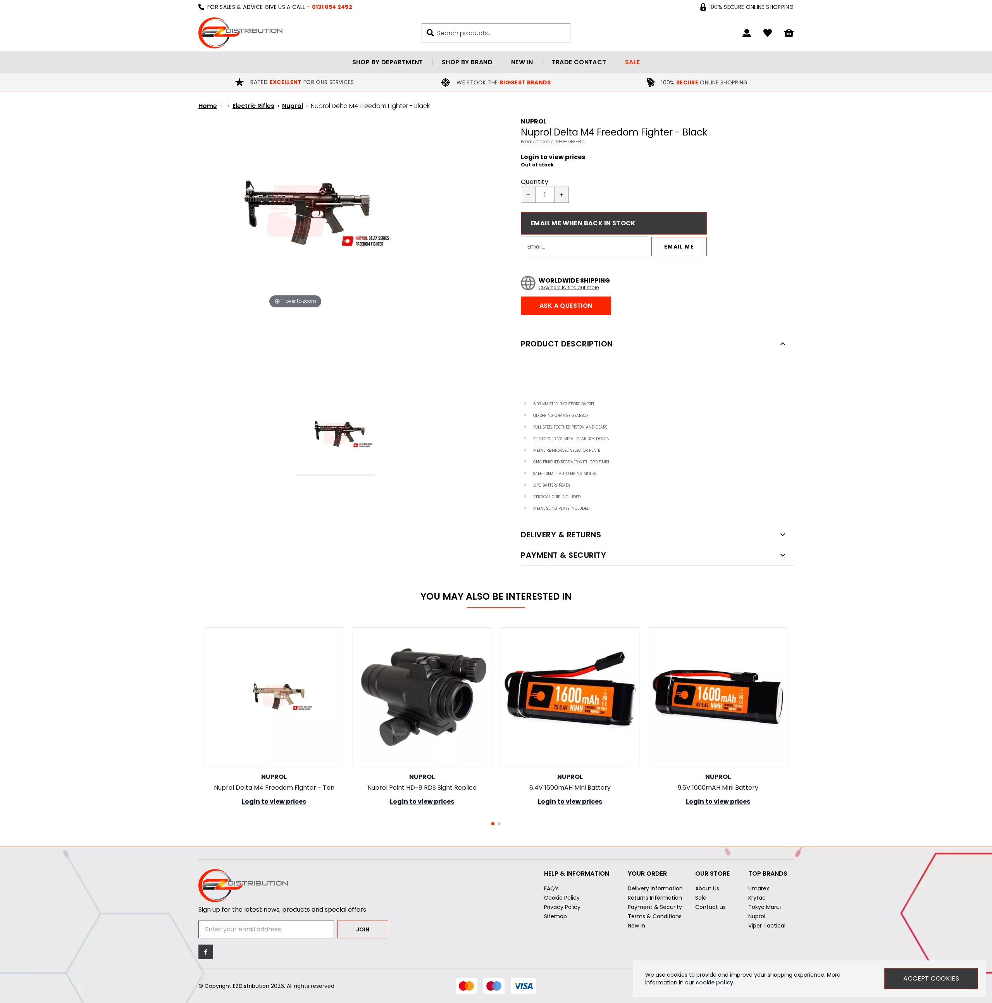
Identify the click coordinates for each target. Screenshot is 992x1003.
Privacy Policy (562, 907)
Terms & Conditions (655, 916)
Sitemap (555, 916)
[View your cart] (789, 33)
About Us (707, 888)
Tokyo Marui (764, 907)
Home (207, 105)
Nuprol (292, 105)
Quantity (534, 181)
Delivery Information (655, 888)
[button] (492, 823)
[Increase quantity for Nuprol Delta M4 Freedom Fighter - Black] (561, 195)
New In (636, 925)
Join (362, 929)
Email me (679, 246)
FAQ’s (551, 888)
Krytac (757, 898)
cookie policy (714, 982)
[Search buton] (430, 32)
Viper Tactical (766, 925)
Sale (632, 62)
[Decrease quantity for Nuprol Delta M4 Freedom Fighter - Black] (528, 195)
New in (522, 62)
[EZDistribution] (240, 32)
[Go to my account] (746, 33)
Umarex (758, 888)
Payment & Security (655, 907)
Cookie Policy (562, 898)
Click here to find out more (569, 287)
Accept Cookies (931, 978)
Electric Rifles (253, 105)
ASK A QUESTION (565, 305)
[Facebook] (206, 952)
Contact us (710, 907)
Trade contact (579, 62)
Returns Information (655, 898)
